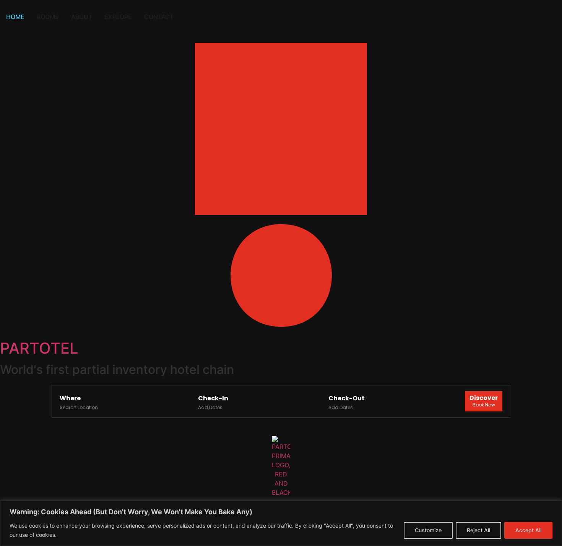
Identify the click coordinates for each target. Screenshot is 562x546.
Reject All (478, 530)
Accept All (528, 530)
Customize (428, 530)
